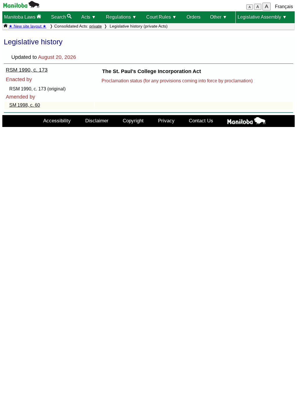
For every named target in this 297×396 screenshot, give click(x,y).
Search (59, 16)
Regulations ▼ (121, 16)
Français (284, 6)
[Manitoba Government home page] (246, 122)
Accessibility (57, 120)
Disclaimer (96, 120)
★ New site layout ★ (27, 26)
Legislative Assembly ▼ (262, 16)
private (95, 26)
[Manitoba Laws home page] (5, 26)
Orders (193, 16)
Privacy (166, 120)
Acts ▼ (88, 16)
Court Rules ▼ (161, 16)
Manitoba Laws (20, 16)
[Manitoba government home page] (21, 6)
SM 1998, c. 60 (24, 105)
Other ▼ (218, 16)
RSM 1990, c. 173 (27, 70)
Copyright (133, 120)
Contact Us (201, 120)
